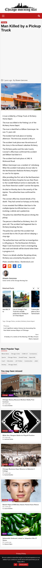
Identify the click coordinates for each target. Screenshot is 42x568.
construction (28, 361)
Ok (15, 564)
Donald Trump (23, 357)
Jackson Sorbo (8, 439)
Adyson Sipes (8, 544)
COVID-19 (24, 354)
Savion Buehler (8, 475)
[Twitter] (19, 266)
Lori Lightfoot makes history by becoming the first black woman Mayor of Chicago (20, 328)
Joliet (36, 361)
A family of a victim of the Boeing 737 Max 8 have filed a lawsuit (21, 337)
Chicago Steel (12, 364)
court (3, 361)
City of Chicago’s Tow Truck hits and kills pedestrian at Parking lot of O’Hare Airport (20, 312)
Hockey (4, 364)
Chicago (4, 22)
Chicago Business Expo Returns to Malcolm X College (19, 470)
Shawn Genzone (21, 80)
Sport (16, 431)
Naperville (32, 357)
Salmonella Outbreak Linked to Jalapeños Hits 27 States (20, 539)
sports (4, 357)
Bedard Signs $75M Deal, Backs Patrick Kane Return (21, 504)
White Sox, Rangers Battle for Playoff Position (19, 435)
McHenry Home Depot (28, 321)
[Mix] (9, 266)
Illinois (11, 395)
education (10, 361)
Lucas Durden (8, 405)
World (14, 533)
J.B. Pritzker (18, 361)
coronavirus (33, 354)
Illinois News (5, 354)
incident (18, 321)
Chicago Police (10, 321)
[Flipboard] (4, 266)
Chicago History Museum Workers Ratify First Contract (18, 401)
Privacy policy (23, 564)
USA (9, 533)
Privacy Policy (21, 554)
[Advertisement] (21, 55)
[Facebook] (14, 266)
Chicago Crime (15, 354)
